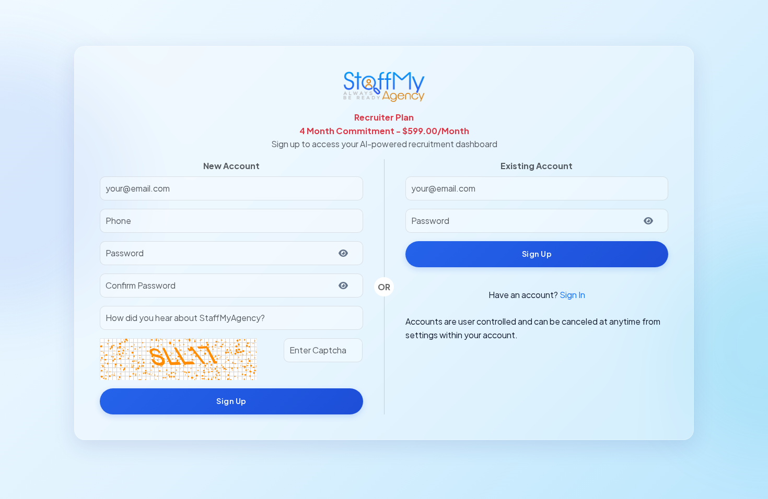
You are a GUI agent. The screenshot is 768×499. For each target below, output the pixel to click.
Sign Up (231, 401)
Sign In (572, 294)
